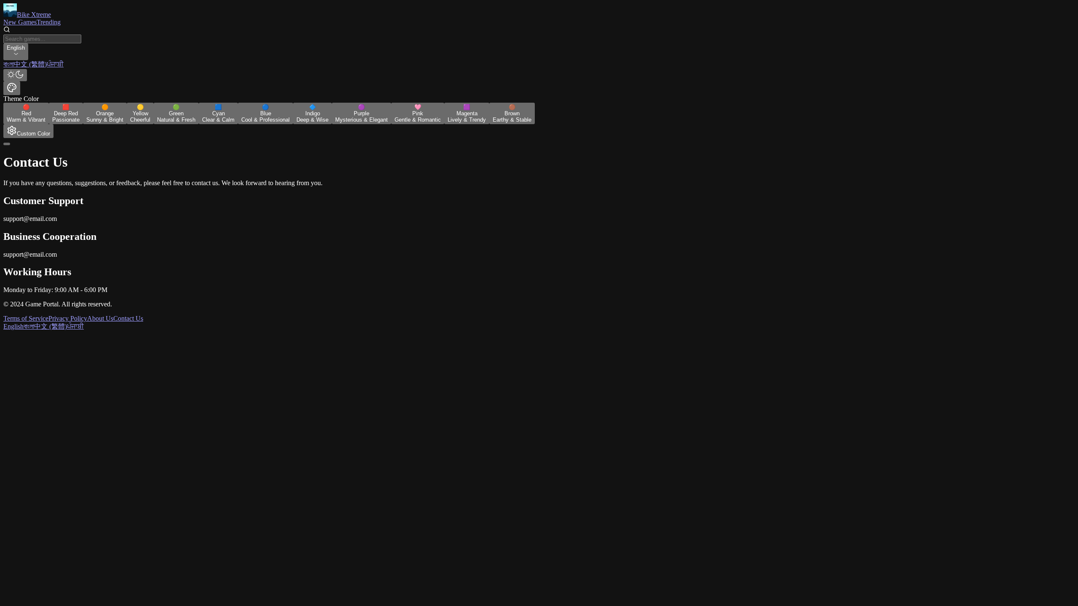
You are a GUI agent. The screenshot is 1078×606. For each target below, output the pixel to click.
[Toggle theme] (15, 75)
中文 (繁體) (50, 326)
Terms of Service (25, 318)
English (13, 326)
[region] (539, 64)
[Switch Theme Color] (11, 88)
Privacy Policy (67, 318)
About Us (100, 318)
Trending (49, 22)
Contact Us (128, 318)
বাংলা (29, 326)
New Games (20, 22)
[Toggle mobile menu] (6, 144)
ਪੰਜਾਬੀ (75, 326)
